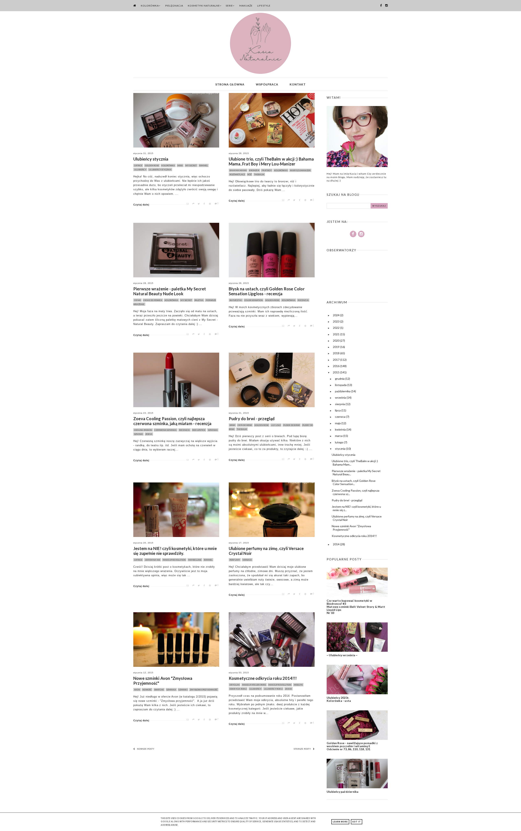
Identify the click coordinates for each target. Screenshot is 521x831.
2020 (336, 340)
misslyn (298, 684)
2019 (336, 347)
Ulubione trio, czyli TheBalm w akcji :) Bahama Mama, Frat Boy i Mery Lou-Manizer (271, 161)
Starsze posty (302, 749)
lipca (338, 410)
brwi (232, 425)
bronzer (254, 170)
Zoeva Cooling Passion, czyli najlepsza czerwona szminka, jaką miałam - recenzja (172, 421)
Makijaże (246, 5)
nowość (147, 689)
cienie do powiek (152, 300)
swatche (159, 689)
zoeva (149, 434)
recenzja (303, 300)
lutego (339, 442)
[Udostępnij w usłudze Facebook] (205, 204)
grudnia (340, 378)
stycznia (340, 448)
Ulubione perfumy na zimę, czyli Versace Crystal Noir (266, 551)
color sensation (253, 300)
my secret (191, 165)
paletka (199, 300)
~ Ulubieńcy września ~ (342, 655)
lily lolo (276, 425)
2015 (336, 372)
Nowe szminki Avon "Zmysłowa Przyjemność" (162, 681)
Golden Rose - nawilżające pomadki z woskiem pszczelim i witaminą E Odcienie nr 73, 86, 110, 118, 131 (352, 746)
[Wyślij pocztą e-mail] (188, 204)
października (343, 391)
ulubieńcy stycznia (160, 169)
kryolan (235, 684)
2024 (336, 315)
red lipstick (198, 430)
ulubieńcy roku (273, 689)
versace (247, 560)
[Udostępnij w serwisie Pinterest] (211, 204)
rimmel (203, 165)
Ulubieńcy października (342, 791)
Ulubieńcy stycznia (151, 158)
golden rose (152, 165)
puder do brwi (291, 425)
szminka (213, 430)
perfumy (235, 560)
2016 (336, 366)
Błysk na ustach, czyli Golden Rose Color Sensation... (353, 482)
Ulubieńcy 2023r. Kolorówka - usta (339, 699)
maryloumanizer (300, 170)
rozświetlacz (237, 174)
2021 (336, 334)
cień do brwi (245, 425)
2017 (336, 359)
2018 (336, 353)
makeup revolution (174, 560)
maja (338, 423)
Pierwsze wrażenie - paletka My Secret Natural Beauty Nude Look (169, 291)
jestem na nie (152, 560)
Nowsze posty (145, 749)
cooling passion (143, 430)
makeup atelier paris (254, 684)
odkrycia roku (238, 689)
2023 (336, 321)
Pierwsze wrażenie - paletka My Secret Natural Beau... (356, 472)
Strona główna (229, 84)
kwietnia (340, 429)
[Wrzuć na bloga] (194, 204)
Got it (356, 822)
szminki (138, 434)
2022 (336, 327)
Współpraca (267, 84)
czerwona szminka (165, 430)
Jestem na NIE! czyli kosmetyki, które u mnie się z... (356, 508)
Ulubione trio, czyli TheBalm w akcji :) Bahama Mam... (355, 462)
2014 (336, 544)
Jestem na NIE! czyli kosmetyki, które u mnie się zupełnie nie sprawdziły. (175, 551)
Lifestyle (263, 5)
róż (249, 174)
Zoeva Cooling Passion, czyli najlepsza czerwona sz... (355, 492)
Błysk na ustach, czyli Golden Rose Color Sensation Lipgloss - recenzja (267, 291)
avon (137, 689)
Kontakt (298, 84)
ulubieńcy (140, 169)
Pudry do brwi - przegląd (252, 418)
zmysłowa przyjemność (204, 689)
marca (339, 435)
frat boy (267, 170)
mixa (180, 165)
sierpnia (340, 404)
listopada (341, 385)
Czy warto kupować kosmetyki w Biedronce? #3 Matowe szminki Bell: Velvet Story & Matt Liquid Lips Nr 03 (356, 607)
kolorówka (168, 165)
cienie (137, 300)
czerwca (340, 416)
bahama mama (238, 170)
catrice (138, 165)
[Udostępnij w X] (199, 204)
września (341, 397)
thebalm (259, 174)
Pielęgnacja (174, 5)
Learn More (340, 822)
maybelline (194, 560)
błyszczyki (236, 300)
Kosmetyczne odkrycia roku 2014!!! (263, 678)
